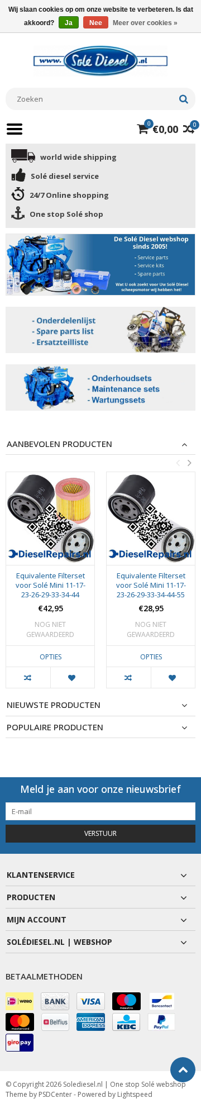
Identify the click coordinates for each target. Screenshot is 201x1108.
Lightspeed (134, 1094)
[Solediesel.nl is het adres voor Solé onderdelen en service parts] (101, 60)
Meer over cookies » (145, 23)
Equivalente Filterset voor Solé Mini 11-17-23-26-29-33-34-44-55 (151, 585)
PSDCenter (55, 1094)
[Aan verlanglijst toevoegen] (72, 677)
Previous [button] (178, 462)
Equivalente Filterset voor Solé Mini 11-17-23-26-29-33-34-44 (50, 585)
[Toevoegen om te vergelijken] (28, 677)
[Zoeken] (183, 99)
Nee (95, 23)
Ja (69, 23)
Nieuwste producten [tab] (53, 705)
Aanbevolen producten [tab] (59, 444)
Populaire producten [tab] (55, 727)
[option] (50, 586)
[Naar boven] (182, 1069)
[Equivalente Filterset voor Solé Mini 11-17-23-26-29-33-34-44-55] (151, 518)
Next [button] (189, 462)
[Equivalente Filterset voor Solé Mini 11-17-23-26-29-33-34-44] (50, 518)
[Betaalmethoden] (20, 1001)
